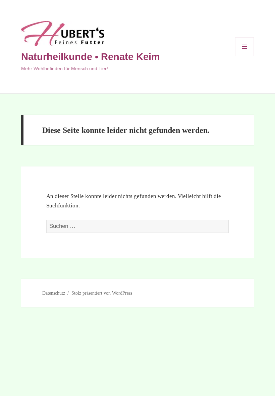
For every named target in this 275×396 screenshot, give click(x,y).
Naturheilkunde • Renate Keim (90, 56)
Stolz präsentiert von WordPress (101, 293)
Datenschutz (53, 293)
